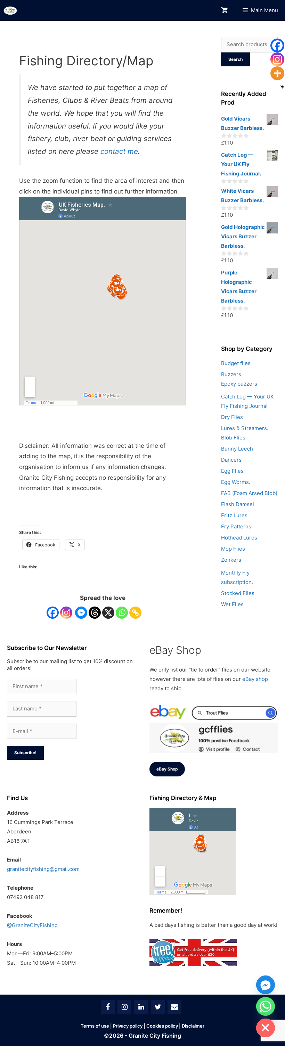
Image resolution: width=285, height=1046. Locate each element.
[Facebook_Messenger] (265, 984)
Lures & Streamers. (244, 428)
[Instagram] (66, 613)
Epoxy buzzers (239, 383)
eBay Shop (167, 769)
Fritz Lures (234, 515)
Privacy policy (127, 1026)
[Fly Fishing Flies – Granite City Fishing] (10, 10)
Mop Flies (233, 548)
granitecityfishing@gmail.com (43, 869)
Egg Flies (232, 471)
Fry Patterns (236, 526)
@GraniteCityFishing (32, 925)
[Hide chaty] (265, 1028)
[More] (277, 73)
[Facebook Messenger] (81, 613)
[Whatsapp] (122, 613)
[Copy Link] (135, 613)
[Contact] (174, 1007)
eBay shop (255, 679)
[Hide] (282, 87)
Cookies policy (162, 1026)
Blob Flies (233, 437)
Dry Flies (232, 417)
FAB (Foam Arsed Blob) (249, 493)
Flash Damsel (237, 504)
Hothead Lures (239, 537)
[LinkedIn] (141, 1007)
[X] (108, 613)
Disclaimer (193, 1026)
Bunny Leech (237, 448)
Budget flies (236, 363)
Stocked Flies (237, 593)
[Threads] (95, 613)
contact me (119, 151)
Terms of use (95, 1026)
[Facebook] (53, 613)
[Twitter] (158, 1007)
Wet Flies (232, 604)
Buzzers (231, 374)
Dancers (231, 459)
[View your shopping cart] (224, 10)
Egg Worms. (235, 482)
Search (235, 59)
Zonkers (231, 560)
